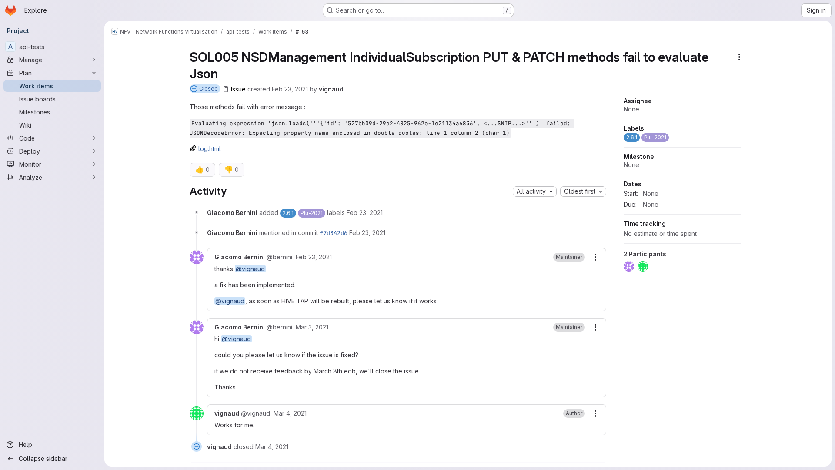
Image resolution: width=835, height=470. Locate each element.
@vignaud (250, 268)
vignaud (331, 89)
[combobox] (535, 191)
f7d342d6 (333, 233)
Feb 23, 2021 (290, 89)
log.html (209, 148)
